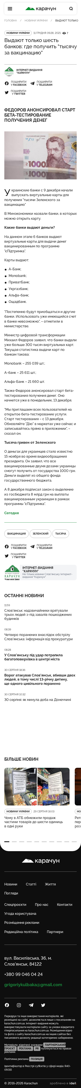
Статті (31, 884)
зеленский (40, 533)
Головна (10, 20)
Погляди (11, 893)
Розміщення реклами (21, 923)
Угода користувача (20, 914)
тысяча (60, 533)
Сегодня (11, 513)
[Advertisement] (40, 726)
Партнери (55, 932)
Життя (50, 884)
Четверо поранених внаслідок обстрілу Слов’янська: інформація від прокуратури (38, 637)
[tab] (6, 842)
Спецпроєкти (15, 905)
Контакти (64, 905)
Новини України (36, 20)
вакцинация (16, 533)
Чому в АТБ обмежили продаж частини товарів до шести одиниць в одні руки (33, 822)
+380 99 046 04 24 (23, 974)
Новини (10, 884)
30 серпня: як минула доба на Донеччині (37, 700)
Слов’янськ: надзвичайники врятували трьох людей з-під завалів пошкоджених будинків (38, 615)
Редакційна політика (21, 932)
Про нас (41, 905)
